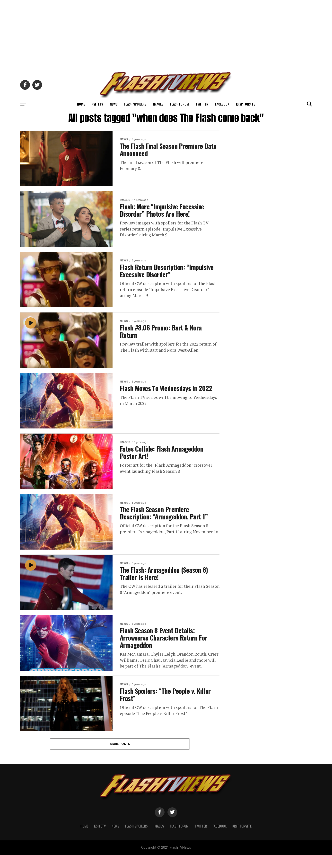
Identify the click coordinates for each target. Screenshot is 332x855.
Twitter (202, 104)
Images (158, 104)
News (113, 104)
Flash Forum (179, 104)
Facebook (222, 104)
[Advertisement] (166, 34)
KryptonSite (245, 104)
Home (81, 104)
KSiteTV (97, 104)
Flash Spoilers (135, 104)
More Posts (120, 744)
